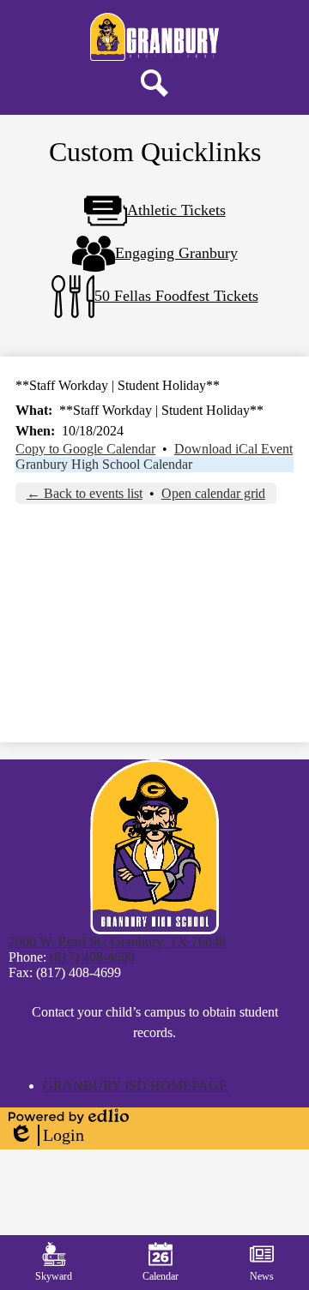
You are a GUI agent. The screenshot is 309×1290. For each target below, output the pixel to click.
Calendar (160, 1276)
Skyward (53, 1276)
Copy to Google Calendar (85, 448)
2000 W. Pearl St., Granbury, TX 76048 (117, 941)
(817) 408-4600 (92, 957)
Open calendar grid (213, 493)
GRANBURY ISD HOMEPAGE (135, 1085)
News (262, 1276)
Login (46, 1135)
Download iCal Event (233, 448)
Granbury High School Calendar (103, 464)
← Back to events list (84, 493)
